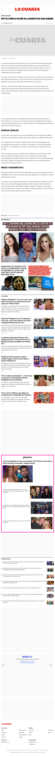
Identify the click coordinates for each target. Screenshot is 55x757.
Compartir (5, 58)
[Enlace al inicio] (27, 457)
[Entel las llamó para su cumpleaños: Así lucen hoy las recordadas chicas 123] (50, 589)
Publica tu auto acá (27, 662)
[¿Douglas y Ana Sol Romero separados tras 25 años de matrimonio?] (41, 523)
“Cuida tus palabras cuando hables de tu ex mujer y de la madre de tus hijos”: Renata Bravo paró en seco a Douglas (16, 491)
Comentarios (13, 58)
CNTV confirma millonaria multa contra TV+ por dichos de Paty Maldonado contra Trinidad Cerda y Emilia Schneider (23, 595)
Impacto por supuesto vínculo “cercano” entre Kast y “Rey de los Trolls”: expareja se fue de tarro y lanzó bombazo (23, 562)
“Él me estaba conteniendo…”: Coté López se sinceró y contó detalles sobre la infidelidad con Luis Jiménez (17, 378)
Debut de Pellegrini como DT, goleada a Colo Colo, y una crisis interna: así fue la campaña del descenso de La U (16, 321)
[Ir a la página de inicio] (27, 9)
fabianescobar (8, 23)
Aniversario (16, 215)
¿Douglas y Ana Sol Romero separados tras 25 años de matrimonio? (16, 521)
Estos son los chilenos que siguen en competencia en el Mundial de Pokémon (16, 394)
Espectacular (6, 16)
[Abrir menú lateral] (2, 9)
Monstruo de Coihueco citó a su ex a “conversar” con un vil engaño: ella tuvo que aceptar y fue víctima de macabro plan (13, 271)
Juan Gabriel (10, 215)
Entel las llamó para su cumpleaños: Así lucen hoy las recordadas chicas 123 (21, 588)
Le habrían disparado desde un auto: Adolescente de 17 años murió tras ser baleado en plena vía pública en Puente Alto (15, 341)
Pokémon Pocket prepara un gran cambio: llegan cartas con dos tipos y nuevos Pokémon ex (15, 359)
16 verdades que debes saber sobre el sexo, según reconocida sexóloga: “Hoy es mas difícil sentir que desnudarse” (24, 582)
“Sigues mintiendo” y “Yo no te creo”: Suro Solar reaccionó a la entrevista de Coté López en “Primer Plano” (16, 302)
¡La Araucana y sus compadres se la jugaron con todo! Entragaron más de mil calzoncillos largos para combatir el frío (16, 506)
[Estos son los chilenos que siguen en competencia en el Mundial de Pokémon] (44, 398)
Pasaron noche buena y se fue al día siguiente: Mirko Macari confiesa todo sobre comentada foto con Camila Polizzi (23, 575)
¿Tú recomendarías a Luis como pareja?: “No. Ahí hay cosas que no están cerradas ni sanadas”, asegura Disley (27, 462)
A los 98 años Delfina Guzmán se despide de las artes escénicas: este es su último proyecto (23, 601)
